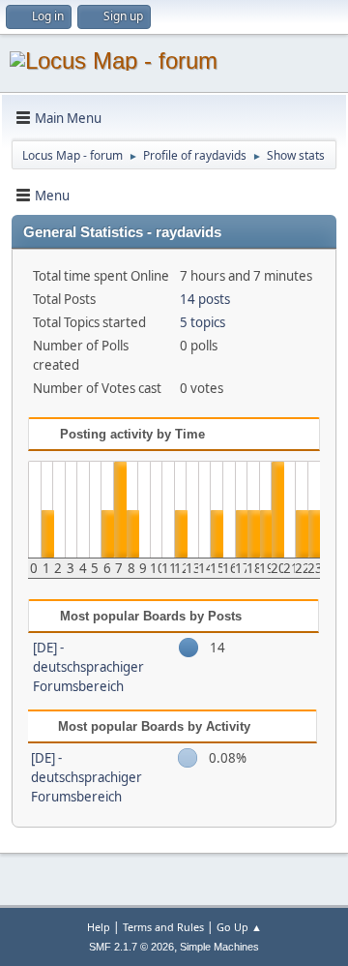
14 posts (205, 299)
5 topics (202, 322)
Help (98, 927)
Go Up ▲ (239, 927)
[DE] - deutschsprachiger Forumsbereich (88, 667)
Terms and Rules (163, 927)
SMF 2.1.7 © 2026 (131, 946)
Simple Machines (219, 946)
